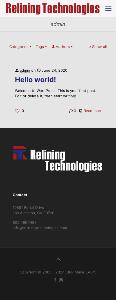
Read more (93, 110)
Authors (63, 46)
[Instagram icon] (61, 280)
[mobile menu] (108, 8)
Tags (40, 46)
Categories (18, 46)
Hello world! (35, 79)
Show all (99, 46)
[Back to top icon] (58, 259)
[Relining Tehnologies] (53, 8)
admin (25, 70)
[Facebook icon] (55, 280)
